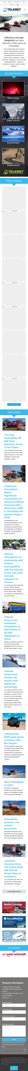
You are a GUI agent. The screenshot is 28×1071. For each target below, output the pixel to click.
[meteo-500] (13, 82)
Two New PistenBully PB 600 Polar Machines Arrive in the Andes (13, 441)
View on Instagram (15, 404)
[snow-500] (13, 104)
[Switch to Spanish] (17, 4)
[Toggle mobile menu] (25, 10)
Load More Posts (14, 891)
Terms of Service (19, 1044)
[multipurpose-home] (13, 149)
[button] (14, 198)
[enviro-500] (13, 127)
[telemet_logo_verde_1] (13, 170)
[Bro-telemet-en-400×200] (14, 931)
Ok (14, 1068)
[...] (16, 459)
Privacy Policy (9, 1044)
